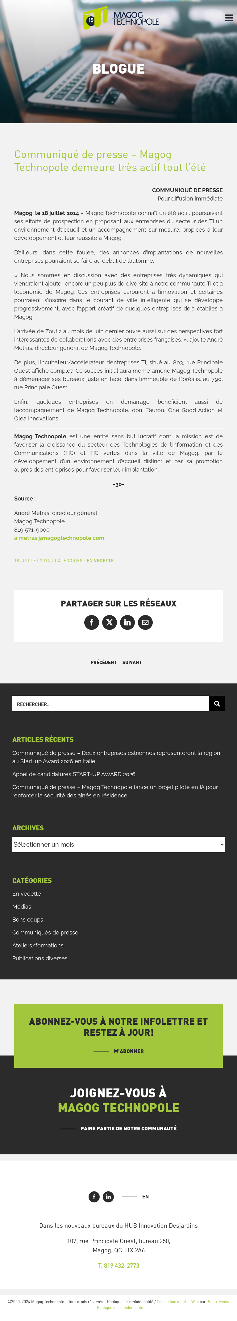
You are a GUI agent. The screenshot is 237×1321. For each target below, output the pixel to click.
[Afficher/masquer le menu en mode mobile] (230, 17)
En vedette (100, 560)
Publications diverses (40, 958)
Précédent (104, 662)
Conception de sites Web (178, 1301)
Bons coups (27, 919)
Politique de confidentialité (120, 1307)
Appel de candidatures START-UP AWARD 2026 (73, 774)
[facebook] (94, 1196)
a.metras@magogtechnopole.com (59, 538)
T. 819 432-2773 (118, 1265)
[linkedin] (108, 1196)
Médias (21, 906)
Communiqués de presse (45, 932)
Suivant (132, 662)
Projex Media (217, 1301)
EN (145, 1196)
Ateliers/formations (38, 945)
